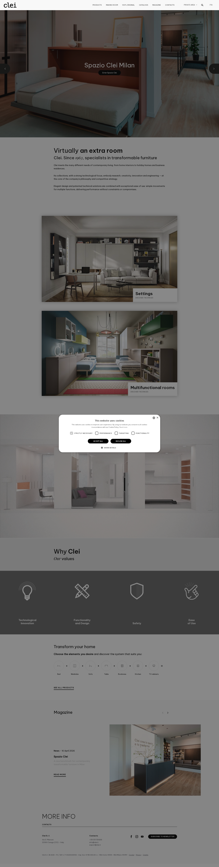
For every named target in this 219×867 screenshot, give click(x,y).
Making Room (112, 5)
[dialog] (109, 433)
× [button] (157, 418)
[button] (109, 447)
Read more (123, 427)
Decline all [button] (121, 441)
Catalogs (143, 5)
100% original (128, 5)
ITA (211, 5)
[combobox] (154, 418)
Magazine (156, 5)
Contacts (169, 5)
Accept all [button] (98, 441)
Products (97, 5)
